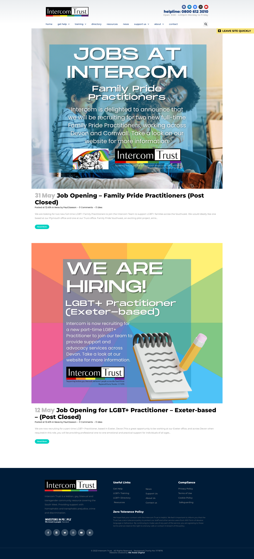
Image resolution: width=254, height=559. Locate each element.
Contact (173, 24)
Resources (112, 24)
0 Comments (86, 207)
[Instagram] (201, 7)
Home (49, 24)
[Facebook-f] (48, 532)
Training (79, 24)
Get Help (62, 24)
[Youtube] (206, 7)
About (157, 24)
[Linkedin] (189, 7)
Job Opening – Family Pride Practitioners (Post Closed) (119, 199)
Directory (96, 24)
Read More (42, 227)
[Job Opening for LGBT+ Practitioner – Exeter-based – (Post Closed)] (127, 323)
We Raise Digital (136, 552)
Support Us (140, 24)
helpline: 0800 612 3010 (186, 11)
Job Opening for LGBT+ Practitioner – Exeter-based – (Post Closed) (125, 413)
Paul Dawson (69, 207)
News (126, 24)
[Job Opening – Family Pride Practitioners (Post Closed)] (127, 108)
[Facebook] (184, 7)
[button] (205, 24)
